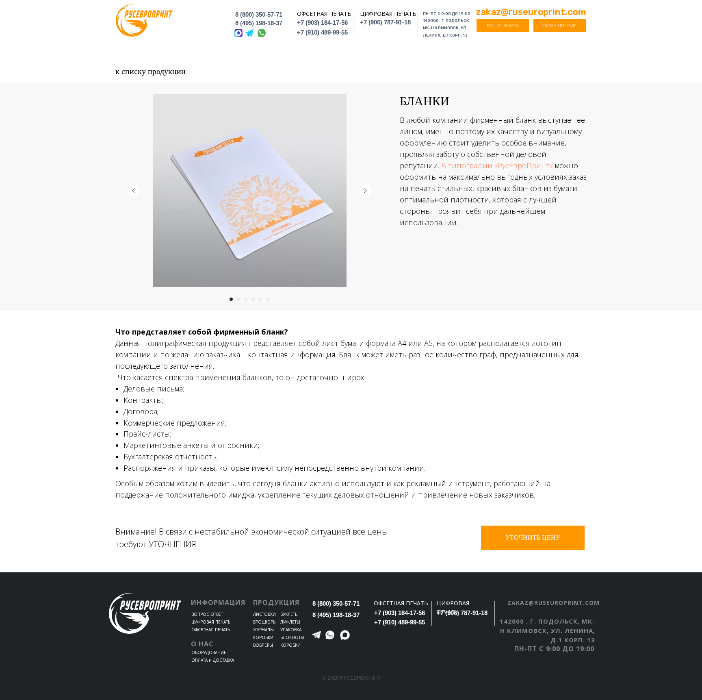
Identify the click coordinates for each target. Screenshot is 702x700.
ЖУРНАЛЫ (263, 630)
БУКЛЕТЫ (289, 614)
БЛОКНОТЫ (292, 637)
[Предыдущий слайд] (134, 191)
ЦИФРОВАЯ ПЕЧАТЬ (210, 622)
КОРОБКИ (263, 637)
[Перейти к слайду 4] (253, 299)
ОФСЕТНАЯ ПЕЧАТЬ (210, 630)
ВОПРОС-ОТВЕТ (207, 614)
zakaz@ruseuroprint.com (553, 603)
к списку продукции (150, 71)
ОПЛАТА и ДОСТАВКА (212, 660)
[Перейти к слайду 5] (260, 299)
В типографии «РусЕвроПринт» (498, 165)
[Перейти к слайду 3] (245, 299)
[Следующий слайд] (365, 191)
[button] (503, 25)
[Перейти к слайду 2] (238, 299)
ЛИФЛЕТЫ (290, 622)
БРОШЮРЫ (265, 622)
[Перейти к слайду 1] (231, 299)
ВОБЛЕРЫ (263, 645)
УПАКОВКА (290, 630)
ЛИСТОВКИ (264, 614)
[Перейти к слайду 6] (267, 299)
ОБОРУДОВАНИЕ (208, 652)
